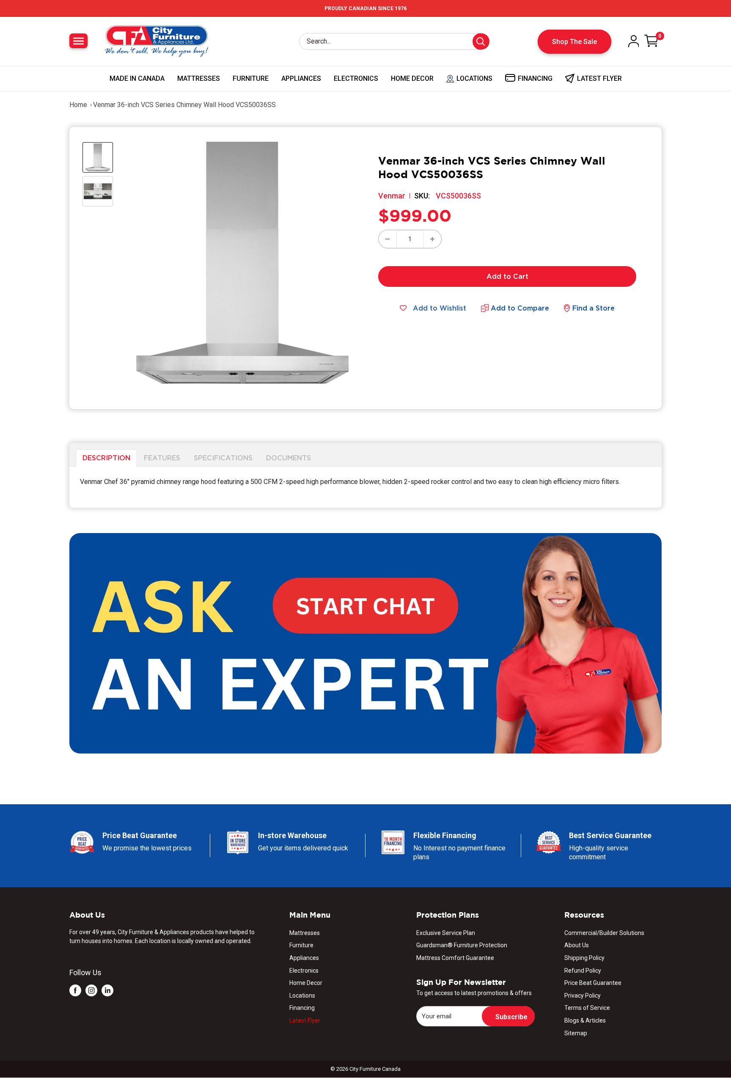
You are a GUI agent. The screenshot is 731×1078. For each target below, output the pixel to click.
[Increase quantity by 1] (432, 239)
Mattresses (198, 78)
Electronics (356, 78)
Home (78, 105)
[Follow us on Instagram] (91, 990)
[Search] (481, 41)
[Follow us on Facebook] (75, 990)
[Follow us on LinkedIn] (107, 990)
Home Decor (412, 78)
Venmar (391, 195)
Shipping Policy (584, 957)
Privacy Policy (582, 995)
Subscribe (511, 1017)
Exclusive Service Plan (445, 933)
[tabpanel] (365, 487)
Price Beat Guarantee (592, 982)
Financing (302, 1007)
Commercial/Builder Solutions (604, 933)
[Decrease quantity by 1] (387, 239)
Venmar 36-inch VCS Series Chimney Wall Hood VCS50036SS (184, 105)
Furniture (251, 78)
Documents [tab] (288, 458)
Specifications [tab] (223, 458)
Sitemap (575, 1033)
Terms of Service (587, 1007)
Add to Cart (507, 276)
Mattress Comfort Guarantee (455, 957)
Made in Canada (137, 78)
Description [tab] (106, 458)
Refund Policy (582, 970)
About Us (576, 945)
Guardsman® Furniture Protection (461, 945)
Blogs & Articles (585, 1020)
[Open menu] (78, 40)
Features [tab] (162, 458)
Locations (302, 995)
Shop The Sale (574, 42)
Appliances (301, 78)
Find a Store (593, 308)
